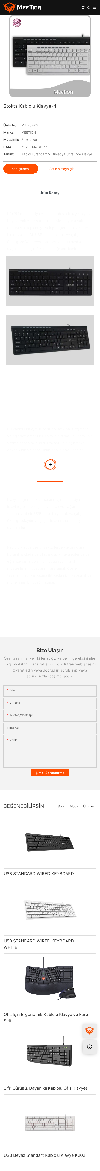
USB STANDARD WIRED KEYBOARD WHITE (39, 944)
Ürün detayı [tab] (50, 193)
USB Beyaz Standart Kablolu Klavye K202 (44, 1155)
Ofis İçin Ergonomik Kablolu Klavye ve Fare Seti (46, 1017)
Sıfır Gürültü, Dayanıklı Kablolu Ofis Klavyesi (46, 1088)
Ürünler (88, 806)
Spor (61, 806)
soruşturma (21, 169)
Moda (74, 806)
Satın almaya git (61, 169)
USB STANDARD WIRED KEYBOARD (39, 873)
